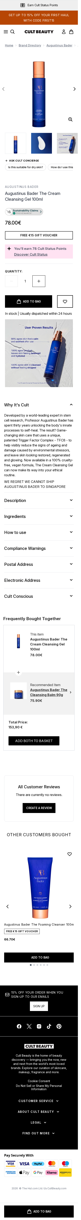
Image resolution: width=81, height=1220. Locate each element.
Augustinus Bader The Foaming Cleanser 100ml (39, 924)
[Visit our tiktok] (49, 1026)
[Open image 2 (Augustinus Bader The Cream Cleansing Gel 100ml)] (41, 143)
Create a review (39, 808)
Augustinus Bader (59, 45)
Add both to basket (34, 741)
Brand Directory (30, 45)
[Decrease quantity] (11, 281)
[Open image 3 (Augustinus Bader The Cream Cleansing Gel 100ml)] (67, 143)
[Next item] (70, 906)
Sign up (39, 1006)
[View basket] (71, 32)
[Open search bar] (12, 32)
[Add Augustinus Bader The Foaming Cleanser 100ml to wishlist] (70, 854)
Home (9, 45)
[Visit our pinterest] (59, 1026)
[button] (39, 212)
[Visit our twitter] (29, 1026)
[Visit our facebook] (19, 1026)
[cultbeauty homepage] (39, 32)
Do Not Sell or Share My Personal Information (39, 1087)
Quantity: (13, 271)
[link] (63, 32)
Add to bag (40, 957)
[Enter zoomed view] (70, 119)
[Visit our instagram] (39, 1026)
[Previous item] (7, 906)
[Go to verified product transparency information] (24, 211)
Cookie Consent (39, 1081)
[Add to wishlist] (65, 301)
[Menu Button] (4, 32)
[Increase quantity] (38, 281)
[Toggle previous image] (3, 89)
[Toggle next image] (74, 89)
